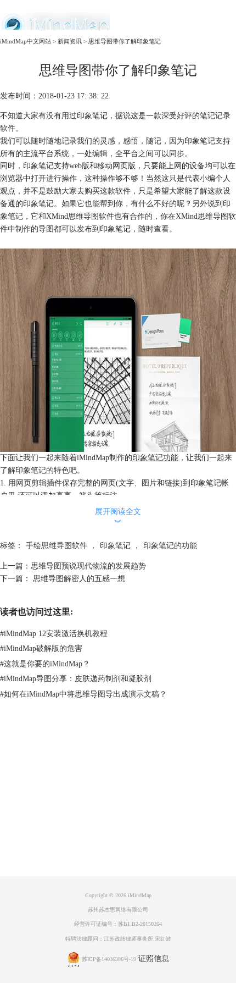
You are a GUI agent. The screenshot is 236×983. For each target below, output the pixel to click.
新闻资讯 (70, 41)
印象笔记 (115, 546)
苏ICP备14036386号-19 (109, 959)
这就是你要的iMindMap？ (45, 664)
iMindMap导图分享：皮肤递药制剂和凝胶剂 (75, 679)
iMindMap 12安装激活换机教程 (54, 633)
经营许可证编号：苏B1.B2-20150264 (118, 924)
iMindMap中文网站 (25, 41)
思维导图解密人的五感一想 (78, 579)
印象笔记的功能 (170, 546)
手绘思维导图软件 (56, 546)
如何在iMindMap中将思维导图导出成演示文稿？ (83, 694)
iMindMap (139, 895)
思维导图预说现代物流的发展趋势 (88, 566)
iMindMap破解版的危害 (41, 648)
